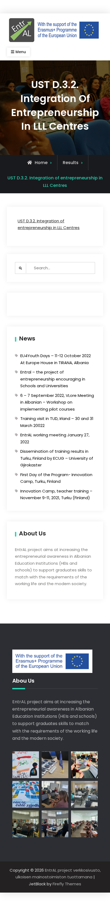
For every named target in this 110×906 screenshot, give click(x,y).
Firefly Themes (67, 884)
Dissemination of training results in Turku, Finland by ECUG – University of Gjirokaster (56, 458)
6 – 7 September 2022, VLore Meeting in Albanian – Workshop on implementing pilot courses (57, 402)
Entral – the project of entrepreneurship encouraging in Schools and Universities (52, 379)
